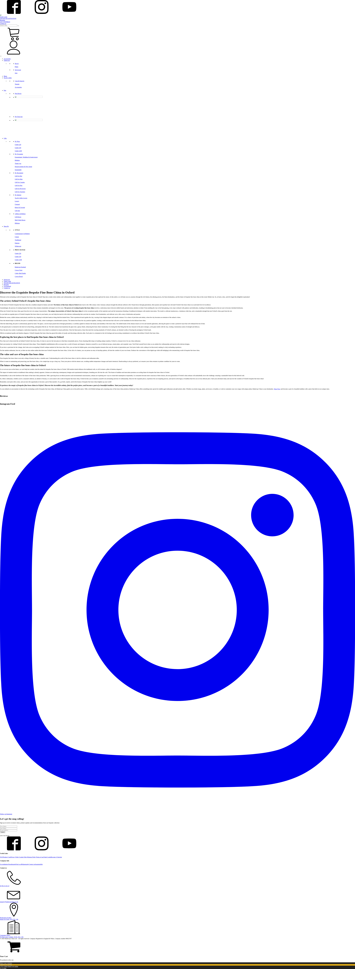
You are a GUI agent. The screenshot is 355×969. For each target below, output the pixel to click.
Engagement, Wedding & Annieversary (26, 157)
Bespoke (6, 284)
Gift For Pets (18, 185)
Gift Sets (17, 210)
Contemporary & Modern (22, 233)
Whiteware (18, 246)
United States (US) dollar (10, 966)
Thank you (18, 163)
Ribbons (17, 223)
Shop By (6, 226)
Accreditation (4, 864)
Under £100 (18, 151)
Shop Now (277, 389)
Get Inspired (7, 286)
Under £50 (18, 148)
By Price (17, 141)
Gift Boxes (18, 217)
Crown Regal (19, 276)
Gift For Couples (20, 182)
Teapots (17, 84)
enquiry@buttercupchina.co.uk (9, 902)
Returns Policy (31, 857)
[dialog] (177, 950)
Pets (5, 90)
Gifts (5, 138)
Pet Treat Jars (19, 116)
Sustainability (39, 864)
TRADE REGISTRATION (12, 283)
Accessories (7, 59)
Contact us (7, 288)
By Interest (18, 195)
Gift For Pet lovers (20, 188)
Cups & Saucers (19, 81)
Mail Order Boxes (20, 220)
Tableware (7, 60)
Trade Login (7, 281)
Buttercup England (20, 267)
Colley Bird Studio (20, 273)
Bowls (17, 63)
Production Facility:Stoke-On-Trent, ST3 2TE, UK (9, 918)
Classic (17, 237)
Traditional (18, 240)
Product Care (7, 857)
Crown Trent (18, 270)
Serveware (18, 70)
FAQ (1, 857)
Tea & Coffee (8, 78)
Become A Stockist (56, 857)
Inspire (14, 864)
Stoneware (7, 279)
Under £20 (18, 144)
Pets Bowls (18, 93)
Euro (4, 968)
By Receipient (19, 173)
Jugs (16, 73)
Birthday (17, 160)
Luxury (17, 201)
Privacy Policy (15, 857)
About (10, 864)
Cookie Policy (23, 857)
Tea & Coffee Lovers (21, 198)
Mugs (5, 76)
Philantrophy (25, 864)
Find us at (18, 864)
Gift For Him (18, 179)
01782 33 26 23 (4, 886)
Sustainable (18, 170)
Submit (3, 832)
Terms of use (40, 857)
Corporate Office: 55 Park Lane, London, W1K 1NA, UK (11, 936)
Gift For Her (18, 176)
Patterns (17, 243)
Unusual (17, 204)
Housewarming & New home (23, 166)
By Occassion (19, 154)
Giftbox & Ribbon (20, 214)
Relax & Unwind (20, 207)
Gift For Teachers (20, 192)
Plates (16, 67)
